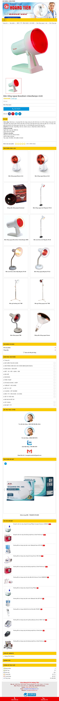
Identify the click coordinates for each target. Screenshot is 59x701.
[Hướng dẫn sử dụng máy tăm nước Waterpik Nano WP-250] (8, 549)
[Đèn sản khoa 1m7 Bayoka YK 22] (42, 226)
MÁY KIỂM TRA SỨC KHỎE (11, 363)
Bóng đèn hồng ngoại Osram (42, 335)
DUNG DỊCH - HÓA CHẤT (11, 368)
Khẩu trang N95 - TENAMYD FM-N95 (29, 515)
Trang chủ (7, 360)
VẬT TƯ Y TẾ (8, 388)
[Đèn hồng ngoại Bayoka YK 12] (42, 258)
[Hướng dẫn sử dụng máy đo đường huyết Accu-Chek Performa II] (8, 570)
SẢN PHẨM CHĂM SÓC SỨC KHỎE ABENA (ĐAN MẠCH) (19, 365)
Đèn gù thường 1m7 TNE (15, 303)
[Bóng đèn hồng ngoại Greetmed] (15, 194)
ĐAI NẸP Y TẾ (8, 405)
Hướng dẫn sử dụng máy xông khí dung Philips (24, 587)
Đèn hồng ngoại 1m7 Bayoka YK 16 (42, 208)
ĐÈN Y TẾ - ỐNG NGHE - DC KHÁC (13, 393)
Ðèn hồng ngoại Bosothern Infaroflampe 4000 (16, 239)
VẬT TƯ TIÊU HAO (9, 396)
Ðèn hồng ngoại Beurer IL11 (16, 176)
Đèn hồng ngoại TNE (15, 335)
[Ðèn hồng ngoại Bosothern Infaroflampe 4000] (16, 226)
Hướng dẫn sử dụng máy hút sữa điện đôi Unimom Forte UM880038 (30, 577)
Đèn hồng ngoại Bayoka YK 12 (42, 271)
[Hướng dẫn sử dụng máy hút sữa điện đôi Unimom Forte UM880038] (8, 581)
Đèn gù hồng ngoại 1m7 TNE (42, 303)
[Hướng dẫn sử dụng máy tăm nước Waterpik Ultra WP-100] (8, 602)
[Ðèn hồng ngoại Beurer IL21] (42, 163)
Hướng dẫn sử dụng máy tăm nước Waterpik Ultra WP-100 (27, 598)
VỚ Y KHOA (7, 402)
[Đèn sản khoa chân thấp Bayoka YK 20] (15, 258)
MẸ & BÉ (7, 374)
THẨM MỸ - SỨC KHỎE (10, 385)
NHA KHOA (7, 377)
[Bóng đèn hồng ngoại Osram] (42, 322)
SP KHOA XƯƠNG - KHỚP (11, 382)
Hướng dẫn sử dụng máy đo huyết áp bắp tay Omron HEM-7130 (29, 619)
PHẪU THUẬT (8, 379)
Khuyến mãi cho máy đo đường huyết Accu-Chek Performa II (28, 534)
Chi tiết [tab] (5, 119)
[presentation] (4, 490)
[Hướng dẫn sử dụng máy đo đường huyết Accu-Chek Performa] (8, 645)
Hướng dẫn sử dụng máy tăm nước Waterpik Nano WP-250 (27, 545)
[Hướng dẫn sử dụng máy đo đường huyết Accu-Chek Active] (8, 634)
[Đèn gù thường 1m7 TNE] (15, 290)
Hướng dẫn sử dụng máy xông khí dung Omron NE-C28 (27, 556)
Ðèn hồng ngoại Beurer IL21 (42, 176)
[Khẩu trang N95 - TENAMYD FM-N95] (29, 487)
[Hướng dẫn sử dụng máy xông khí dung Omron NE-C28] (8, 559)
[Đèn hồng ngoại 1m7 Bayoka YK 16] (42, 194)
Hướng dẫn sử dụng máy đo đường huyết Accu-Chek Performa (28, 641)
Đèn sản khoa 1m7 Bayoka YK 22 (42, 239)
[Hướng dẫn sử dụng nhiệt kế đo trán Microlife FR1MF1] (8, 613)
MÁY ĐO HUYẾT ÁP (9, 399)
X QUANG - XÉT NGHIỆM (11, 391)
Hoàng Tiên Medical (9, 656)
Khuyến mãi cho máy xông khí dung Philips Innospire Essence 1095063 (30, 524)
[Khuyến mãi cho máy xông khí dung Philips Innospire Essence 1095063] (8, 527)
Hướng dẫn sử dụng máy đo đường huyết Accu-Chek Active (27, 630)
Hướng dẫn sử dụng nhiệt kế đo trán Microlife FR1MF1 (26, 609)
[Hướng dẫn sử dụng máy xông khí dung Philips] (8, 591)
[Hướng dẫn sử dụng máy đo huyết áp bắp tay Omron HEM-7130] (8, 623)
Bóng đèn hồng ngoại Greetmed (15, 208)
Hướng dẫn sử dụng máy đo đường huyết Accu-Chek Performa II (29, 566)
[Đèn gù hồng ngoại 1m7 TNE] (42, 290)
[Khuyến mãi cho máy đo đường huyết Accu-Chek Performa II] (8, 538)
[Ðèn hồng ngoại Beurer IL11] (15, 163)
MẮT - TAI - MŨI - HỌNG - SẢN (12, 371)
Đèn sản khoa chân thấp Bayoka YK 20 (16, 271)
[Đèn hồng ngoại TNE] (15, 322)
